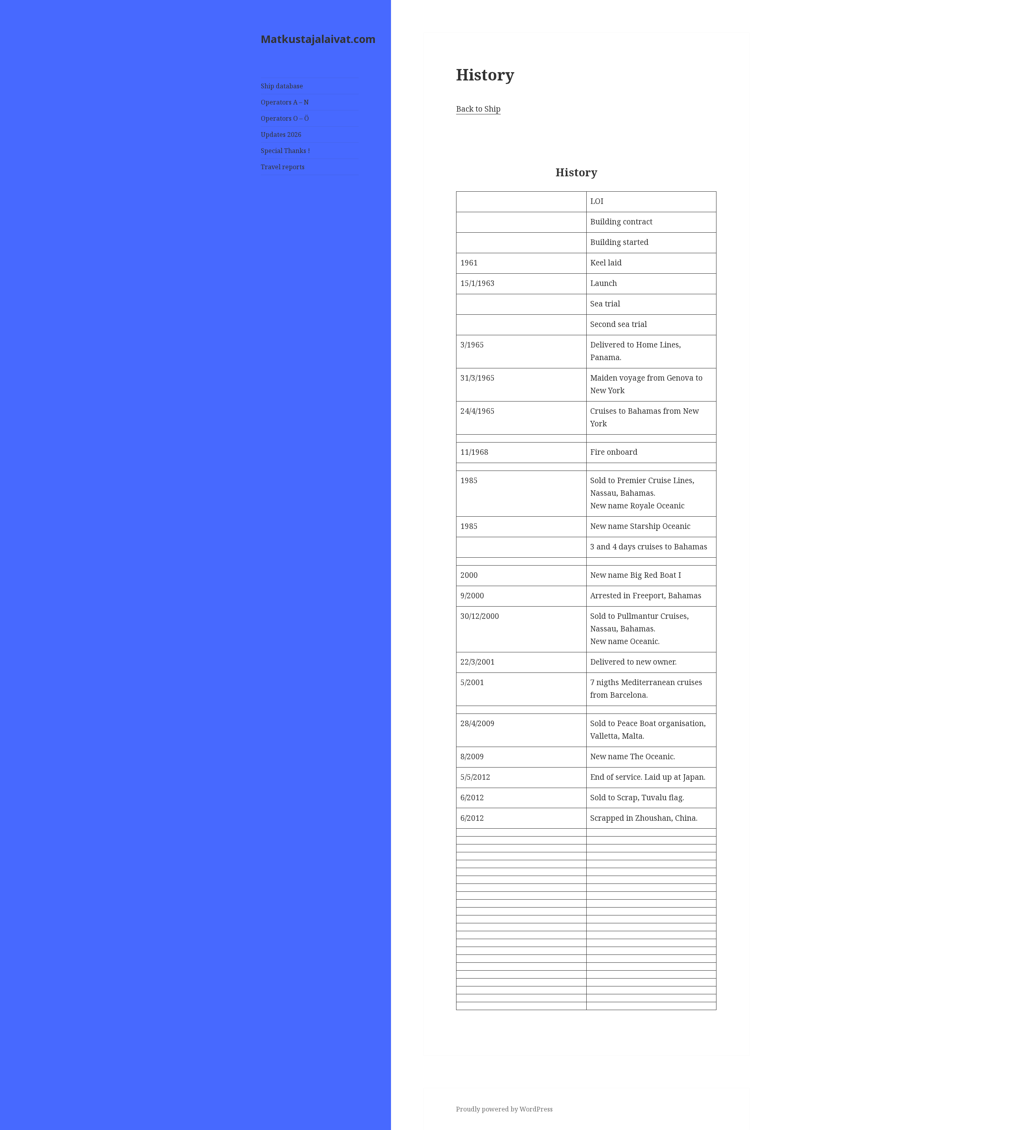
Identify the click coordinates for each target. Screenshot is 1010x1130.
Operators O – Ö (285, 118)
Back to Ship (478, 109)
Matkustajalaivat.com (318, 39)
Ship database (282, 86)
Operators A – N (285, 102)
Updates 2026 (281, 134)
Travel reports (283, 166)
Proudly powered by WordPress (504, 1109)
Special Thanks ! (285, 150)
